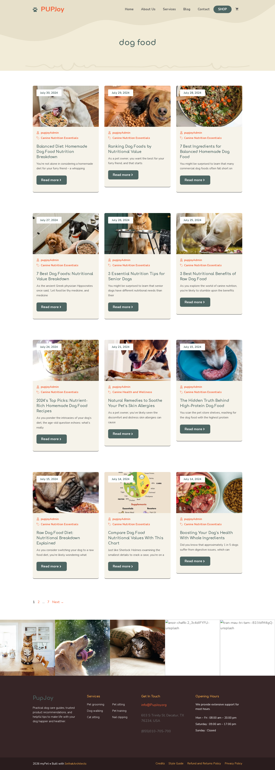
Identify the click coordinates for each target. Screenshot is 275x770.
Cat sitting (93, 717)
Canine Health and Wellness (132, 392)
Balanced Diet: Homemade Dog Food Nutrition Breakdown (61, 151)
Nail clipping (119, 717)
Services (169, 9)
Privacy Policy (233, 763)
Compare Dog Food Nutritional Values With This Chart (135, 538)
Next (58, 602)
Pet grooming (95, 704)
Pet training (119, 711)
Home (129, 9)
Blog (186, 9)
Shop (222, 9)
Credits (160, 763)
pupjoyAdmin (50, 133)
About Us (148, 9)
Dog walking (95, 711)
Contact (204, 9)
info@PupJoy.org (154, 705)
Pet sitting (118, 704)
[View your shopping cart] (237, 9)
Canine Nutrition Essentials (59, 138)
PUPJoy (52, 9)
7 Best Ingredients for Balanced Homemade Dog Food (205, 151)
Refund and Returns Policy (204, 763)
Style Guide (176, 763)
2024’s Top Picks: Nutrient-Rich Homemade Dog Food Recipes (62, 405)
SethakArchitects (75, 764)
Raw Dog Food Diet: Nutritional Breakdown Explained (58, 538)
